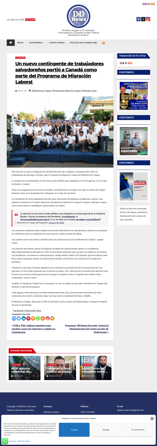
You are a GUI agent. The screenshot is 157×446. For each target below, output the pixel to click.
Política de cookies (10, 441)
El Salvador (20, 57)
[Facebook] (14, 318)
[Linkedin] (23, 318)
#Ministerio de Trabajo (41, 91)
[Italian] (127, 63)
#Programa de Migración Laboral (66, 91)
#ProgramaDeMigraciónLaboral (34, 220)
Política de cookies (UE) (83, 43)
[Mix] (33, 318)
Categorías (36, 43)
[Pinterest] (28, 318)
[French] (124, 63)
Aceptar (74, 430)
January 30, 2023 (56, 223)
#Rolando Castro (89, 91)
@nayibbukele (68, 217)
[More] (52, 318)
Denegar (106, 430)
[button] (152, 418)
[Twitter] (19, 318)
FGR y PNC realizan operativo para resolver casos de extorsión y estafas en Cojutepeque (33, 328)
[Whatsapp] (38, 318)
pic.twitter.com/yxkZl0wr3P (88, 220)
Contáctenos (57, 43)
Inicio (20, 43)
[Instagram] (47, 318)
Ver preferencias (138, 430)
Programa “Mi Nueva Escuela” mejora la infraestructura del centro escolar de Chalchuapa (87, 328)
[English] (121, 63)
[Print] (43, 318)
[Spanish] (103, 42)
